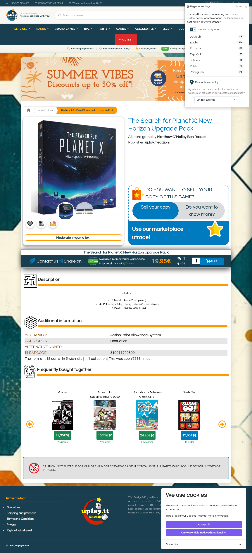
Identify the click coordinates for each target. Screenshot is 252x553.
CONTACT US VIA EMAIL (50, 3)
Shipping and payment (21, 513)
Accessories (146, 29)
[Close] (246, 7)
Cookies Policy (195, 516)
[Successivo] (222, 424)
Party (105, 29)
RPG (88, 29)
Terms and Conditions (20, 519)
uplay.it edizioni (45, 110)
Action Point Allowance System (135, 335)
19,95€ (61, 435)
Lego (168, 29)
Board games (66, 29)
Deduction (118, 341)
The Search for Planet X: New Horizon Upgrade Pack (87, 110)
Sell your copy (155, 207)
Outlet (126, 39)
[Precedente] (30, 424)
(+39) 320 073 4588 (19, 3)
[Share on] (61, 261)
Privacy (11, 524)
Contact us (13, 507)
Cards (122, 29)
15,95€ (103, 435)
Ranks (42, 29)
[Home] (28, 110)
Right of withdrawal (19, 530)
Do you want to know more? (202, 211)
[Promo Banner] (126, 79)
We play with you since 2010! (87, 3)
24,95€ (145, 435)
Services (22, 29)
